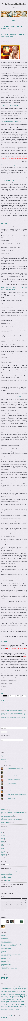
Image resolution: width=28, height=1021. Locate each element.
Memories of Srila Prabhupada (6, 948)
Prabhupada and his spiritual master (16, 714)
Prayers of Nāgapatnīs (7, 877)
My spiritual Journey (13, 710)
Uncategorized (3, 855)
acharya (2, 711)
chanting (3, 991)
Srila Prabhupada (20, 710)
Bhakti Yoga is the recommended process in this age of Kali (11, 936)
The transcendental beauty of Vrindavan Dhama (9, 968)
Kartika (15, 996)
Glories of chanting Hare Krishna (6, 942)
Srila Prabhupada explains (5, 959)
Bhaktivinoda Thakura (21, 988)
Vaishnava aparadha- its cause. (14, 871)
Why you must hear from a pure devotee (7, 818)
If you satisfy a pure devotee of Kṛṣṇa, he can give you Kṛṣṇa (11, 944)
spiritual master (9, 1003)
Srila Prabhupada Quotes (5, 961)
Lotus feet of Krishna (11, 798)
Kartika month (3, 838)
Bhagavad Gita (3, 831)
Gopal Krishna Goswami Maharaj (15, 993)
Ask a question (3, 935)
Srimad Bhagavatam (4, 854)
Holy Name (3, 835)
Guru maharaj (3, 994)
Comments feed (3, 759)
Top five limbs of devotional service (14, 779)
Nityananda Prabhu (17, 999)
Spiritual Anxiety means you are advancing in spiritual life (10, 954)
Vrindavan (2, 857)
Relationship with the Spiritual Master (7, 810)
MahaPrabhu (9, 999)
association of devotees (7, 987)
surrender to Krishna (13, 1008)
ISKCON (7, 710)
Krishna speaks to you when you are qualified (8, 815)
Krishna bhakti (4, 998)
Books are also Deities (4, 938)
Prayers (2, 845)
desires (6, 991)
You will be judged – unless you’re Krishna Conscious (10, 819)
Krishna (2, 839)
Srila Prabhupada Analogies (5, 958)
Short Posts (3, 849)
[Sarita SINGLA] (17, 921)
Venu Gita (9, 790)
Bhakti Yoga (3, 990)
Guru (5, 710)
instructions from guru (8, 713)
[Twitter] (7, 978)
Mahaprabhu (3, 841)
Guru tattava (8, 711)
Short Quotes (3, 851)
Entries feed (3, 758)
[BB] (21, 921)
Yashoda (17, 1009)
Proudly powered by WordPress (7, 1015)
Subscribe (3, 732)
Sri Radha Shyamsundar (12, 783)
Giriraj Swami (5, 993)
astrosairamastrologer (4, 871)
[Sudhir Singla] (12, 921)
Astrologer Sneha (4, 878)
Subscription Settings (4, 967)
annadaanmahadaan (4, 873)
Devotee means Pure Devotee (6, 941)
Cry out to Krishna (11, 873)
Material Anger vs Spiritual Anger (6, 816)
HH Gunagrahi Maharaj (15, 711)
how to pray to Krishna (16, 994)
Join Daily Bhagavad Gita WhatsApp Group (15, 768)
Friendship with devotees (5, 822)
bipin (1, 876)
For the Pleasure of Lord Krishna (14, 4)
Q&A (2, 847)
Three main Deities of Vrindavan (13, 787)
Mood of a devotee (4, 820)
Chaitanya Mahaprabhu (4, 939)
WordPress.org (3, 760)
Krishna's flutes (10, 772)
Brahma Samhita (10, 990)
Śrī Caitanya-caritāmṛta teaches (6, 955)
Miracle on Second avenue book (17, 713)
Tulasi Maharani (8, 880)
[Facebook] (2, 978)
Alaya (2, 877)
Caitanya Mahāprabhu (19, 990)
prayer (22, 999)
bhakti (25, 986)
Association (3, 829)
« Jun (1, 912)
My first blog (10, 874)
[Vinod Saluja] (3, 926)
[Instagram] (4, 978)
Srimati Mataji (4, 1008)
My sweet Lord (3, 951)
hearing (2, 834)
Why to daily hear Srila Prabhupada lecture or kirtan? (10, 970)
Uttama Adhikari (4, 1009)
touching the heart (16, 717)
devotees (14, 991)
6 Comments (22, 717)
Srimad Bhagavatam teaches (5, 965)
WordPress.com (4, 1017)
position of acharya (6, 714)
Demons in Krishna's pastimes (13, 775)
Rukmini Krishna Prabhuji (12, 716)
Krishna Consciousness (15, 998)
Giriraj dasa (9, 38)
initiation (3, 996)
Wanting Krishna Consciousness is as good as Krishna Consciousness (12, 812)
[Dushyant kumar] (7, 921)
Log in (2, 756)
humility (23, 994)
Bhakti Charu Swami (7, 988)
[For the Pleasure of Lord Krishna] (14, 14)
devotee (10, 991)
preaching (3, 1001)
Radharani (2, 848)
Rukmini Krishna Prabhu (15, 1001)
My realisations (3, 842)
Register (2, 755)
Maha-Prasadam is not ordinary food (7, 946)
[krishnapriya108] (3, 921)
